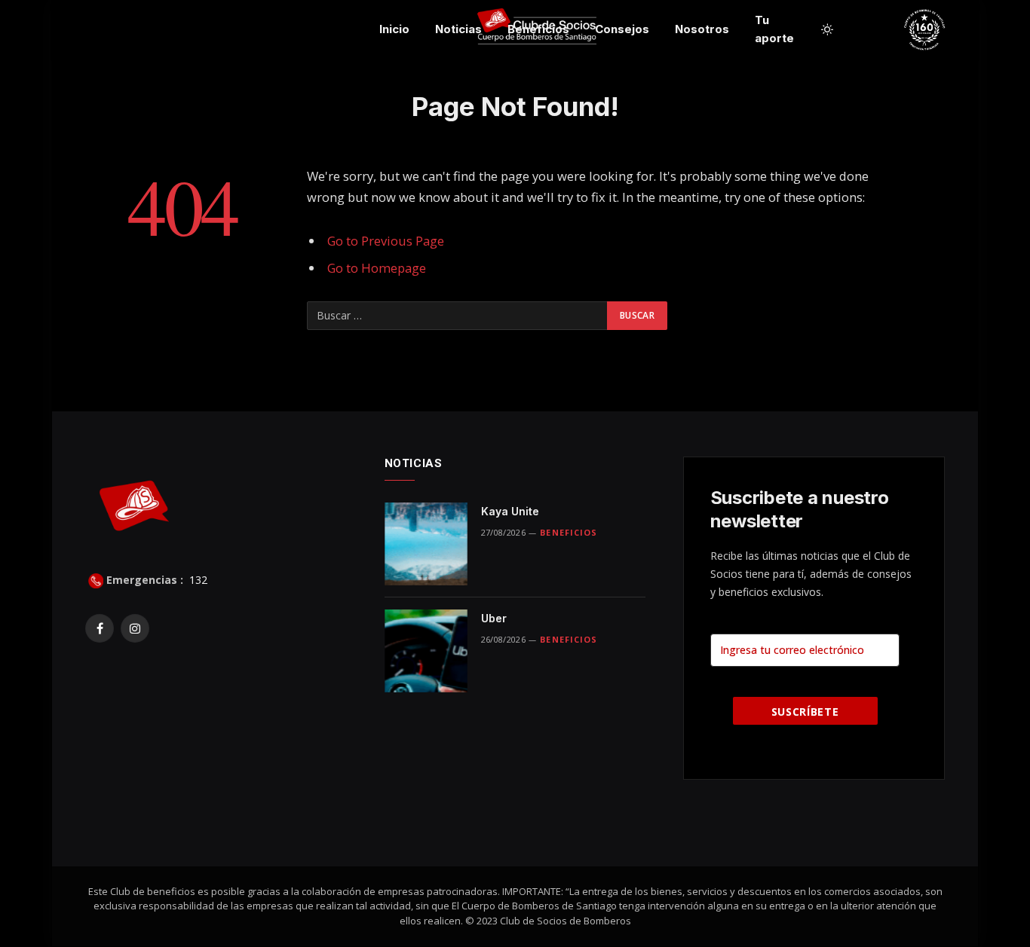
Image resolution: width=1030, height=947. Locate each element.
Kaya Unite (510, 511)
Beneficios (538, 29)
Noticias (458, 29)
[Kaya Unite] (426, 544)
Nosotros (702, 29)
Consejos (622, 29)
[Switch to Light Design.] (827, 29)
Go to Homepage (376, 267)
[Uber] (426, 650)
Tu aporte (774, 29)
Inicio (394, 29)
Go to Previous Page (385, 240)
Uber (494, 618)
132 (196, 580)
